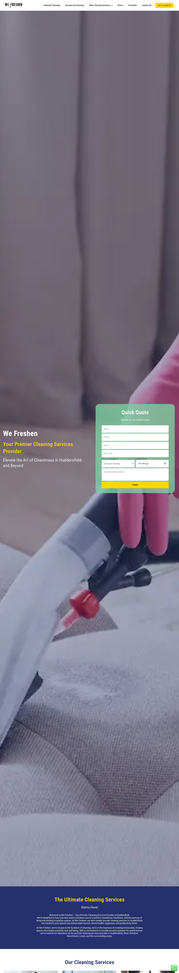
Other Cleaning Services (99, 5)
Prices (120, 5)
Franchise (132, 5)
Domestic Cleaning (52, 5)
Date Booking (141, 459)
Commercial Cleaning (74, 5)
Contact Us (146, 5)
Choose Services (108, 459)
